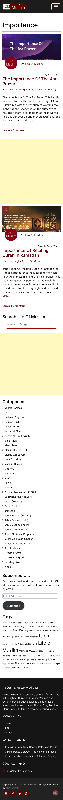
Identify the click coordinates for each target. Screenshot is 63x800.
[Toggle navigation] (55, 6)
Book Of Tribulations (35, 622)
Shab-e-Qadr (35, 660)
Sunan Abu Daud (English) (19, 538)
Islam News (10, 445)
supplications (8, 663)
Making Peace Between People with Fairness (30, 751)
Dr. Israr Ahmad (13, 407)
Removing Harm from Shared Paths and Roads (30, 747)
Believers (12, 623)
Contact (8, 732)
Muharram (10, 473)
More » (29, 120)
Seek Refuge (23, 659)
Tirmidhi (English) (14, 557)
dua (29, 626)
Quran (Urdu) (11, 506)
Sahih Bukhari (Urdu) (16, 520)
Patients (6, 656)
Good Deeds (45, 630)
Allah (4, 622)
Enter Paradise (54, 627)
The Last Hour (23, 663)
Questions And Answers (18, 496)
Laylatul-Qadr (31, 644)
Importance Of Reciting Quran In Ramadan (25, 253)
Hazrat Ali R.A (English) (17, 435)
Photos (8, 487)
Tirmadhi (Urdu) (13, 552)
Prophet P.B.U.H (35, 656)
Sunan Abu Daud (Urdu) (17, 543)
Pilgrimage (16, 655)
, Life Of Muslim (32, 261)
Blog (7, 727)
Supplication (49, 659)
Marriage (23, 650)
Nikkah (41, 651)
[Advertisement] (31, 171)
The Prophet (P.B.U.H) (19, 667)
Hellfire (17, 637)
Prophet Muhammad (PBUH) (20, 492)
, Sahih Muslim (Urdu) (43, 89)
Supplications (12, 548)
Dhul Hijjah (21, 627)
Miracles (9, 468)
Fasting (23, 630)
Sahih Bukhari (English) (17, 515)
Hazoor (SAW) (12, 426)
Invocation (33, 637)
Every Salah (7, 631)
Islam (45, 636)
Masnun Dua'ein (13, 464)
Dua (6, 412)
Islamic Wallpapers (15, 454)
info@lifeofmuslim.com (19, 771)
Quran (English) (13, 501)
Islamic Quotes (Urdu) (16, 450)
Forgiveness (34, 631)
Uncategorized (12, 562)
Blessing (20, 623)
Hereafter (24, 637)
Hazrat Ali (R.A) (12, 431)
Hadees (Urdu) (12, 421)
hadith (55, 630)
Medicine (33, 651)
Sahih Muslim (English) (16, 89)
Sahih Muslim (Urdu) (16, 529)
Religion (5, 660)
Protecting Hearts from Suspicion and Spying (30, 756)
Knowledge (7, 644)
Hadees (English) (12, 261)
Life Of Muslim (34, 63)
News (7, 482)
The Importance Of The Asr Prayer (29, 81)
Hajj (4, 637)
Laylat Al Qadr (18, 644)
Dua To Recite (39, 626)
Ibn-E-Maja (10, 440)
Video (7, 566)
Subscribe (13, 605)
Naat (7, 478)
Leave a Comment (14, 130)
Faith (15, 630)
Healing (9, 637)
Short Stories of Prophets (19, 534)
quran (45, 656)
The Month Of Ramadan (41, 664)
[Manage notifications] (55, 792)
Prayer (25, 656)
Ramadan (9, 510)
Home (7, 723)
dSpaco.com (12, 787)
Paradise (49, 651)
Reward (13, 660)
